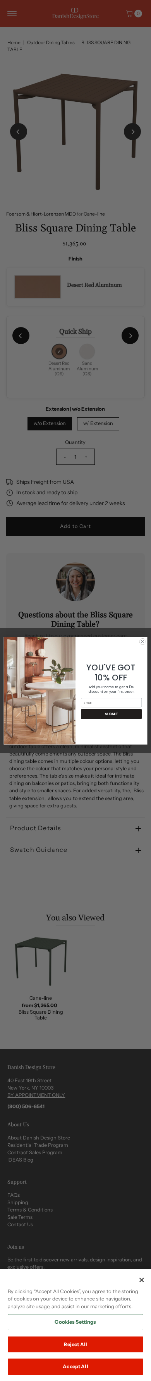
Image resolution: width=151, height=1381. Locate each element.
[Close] (141, 1279)
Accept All (75, 1366)
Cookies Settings (75, 1322)
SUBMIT (111, 714)
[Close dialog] (142, 641)
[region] (75, 1325)
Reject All (75, 1344)
